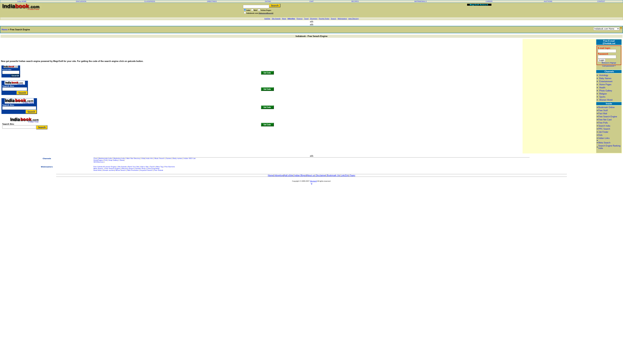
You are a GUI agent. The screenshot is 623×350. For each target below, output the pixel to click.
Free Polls (603, 123)
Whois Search (120, 170)
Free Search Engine (607, 116)
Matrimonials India (105, 158)
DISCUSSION (81, 1)
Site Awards (276, 18)
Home (3, 29)
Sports (602, 97)
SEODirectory (98, 162)
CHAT (311, 1)
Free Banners (170, 167)
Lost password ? (609, 66)
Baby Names (605, 78)
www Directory (353, 18)
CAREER (489, 1)
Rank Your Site (133, 167)
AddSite (267, 18)
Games (168, 158)
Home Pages (605, 84)
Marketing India (119, 158)
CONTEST (601, 1)
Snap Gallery (113, 160)
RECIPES (355, 1)
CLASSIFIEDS (149, 1)
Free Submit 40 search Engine (104, 167)
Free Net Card (604, 119)
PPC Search (604, 129)
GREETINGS (212, 1)
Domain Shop (140, 168)
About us (310, 175)
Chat (95, 158)
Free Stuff (603, 110)
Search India (604, 126)
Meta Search (604, 142)
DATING (268, 1)
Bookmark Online (606, 107)
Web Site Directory (133, 158)
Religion (603, 94)
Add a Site (144, 167)
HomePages (98, 160)
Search (333, 18)
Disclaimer (320, 175)
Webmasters (342, 18)
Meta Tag (159, 167)
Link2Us (344, 175)
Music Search (159, 158)
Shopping (313, 18)
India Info (149, 158)
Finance (300, 18)
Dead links (97, 170)
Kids (600, 135)
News (284, 18)
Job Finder (603, 132)
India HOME (21, 1)
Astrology (603, 75)
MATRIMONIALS (420, 1)
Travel (306, 18)
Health (602, 87)
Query (352, 175)
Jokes (122, 160)
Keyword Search (146, 170)
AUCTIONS (548, 1)
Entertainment (605, 81)
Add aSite (288, 175)
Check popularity (153, 168)
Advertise (291, 18)
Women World (605, 100)
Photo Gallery (605, 90)
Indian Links (604, 138)
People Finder (324, 18)
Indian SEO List (189, 158)
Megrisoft (313, 181)
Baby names (177, 158)
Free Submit (158, 170)
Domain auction (108, 170)
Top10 (152, 167)
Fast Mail (602, 113)
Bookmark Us (333, 175)
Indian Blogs (299, 175)
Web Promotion (133, 170)
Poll (105, 160)
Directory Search (128, 168)
